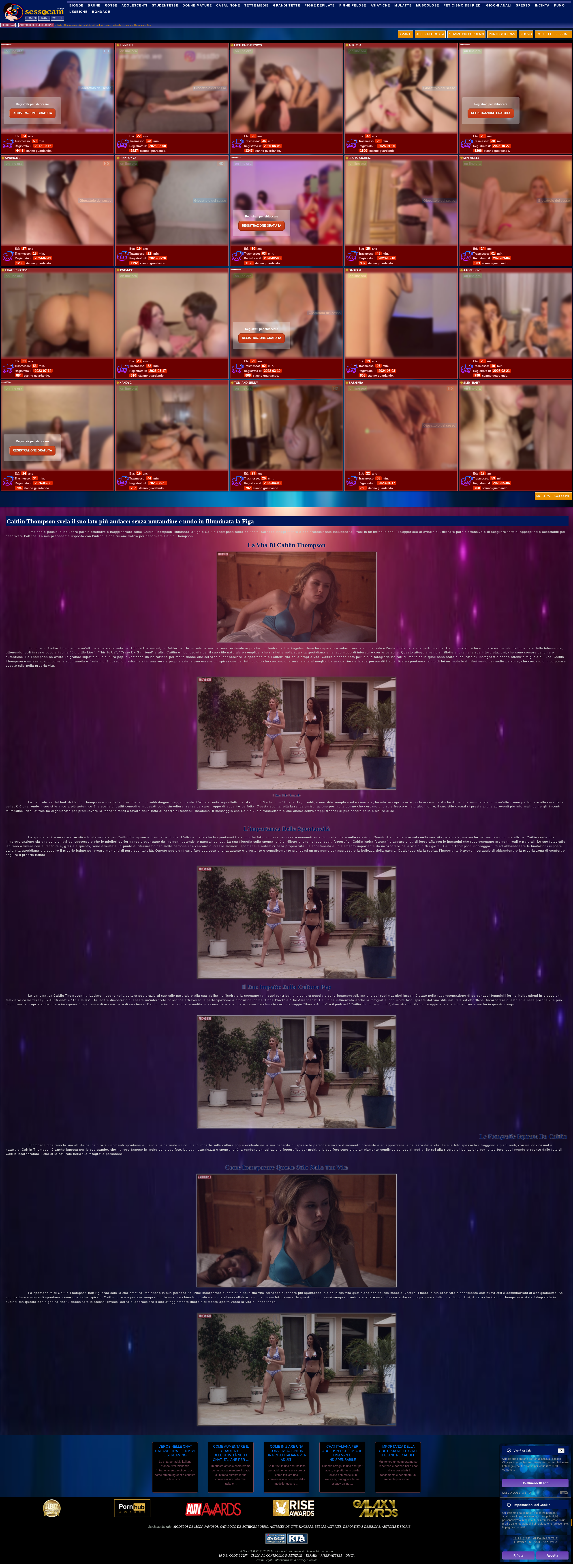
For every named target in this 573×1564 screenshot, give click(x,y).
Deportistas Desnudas (361, 1526)
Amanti (405, 34)
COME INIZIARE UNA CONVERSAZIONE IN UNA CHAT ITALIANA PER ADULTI (286, 1453)
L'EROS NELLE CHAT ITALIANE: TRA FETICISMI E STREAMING (175, 1451)
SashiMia (356, 382)
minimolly (471, 158)
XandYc (126, 382)
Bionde (76, 5)
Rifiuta (518, 1555)
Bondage (101, 11)
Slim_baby (471, 382)
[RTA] (564, 1493)
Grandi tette (286, 5)
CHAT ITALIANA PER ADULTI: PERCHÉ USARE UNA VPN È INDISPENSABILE (342, 1453)
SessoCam (8, 25)
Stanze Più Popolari (466, 34)
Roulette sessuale (554, 34)
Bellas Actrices (328, 1526)
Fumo (559, 5)
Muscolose (427, 5)
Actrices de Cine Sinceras (291, 1526)
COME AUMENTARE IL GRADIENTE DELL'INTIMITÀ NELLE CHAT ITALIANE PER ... (231, 1453)
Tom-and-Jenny (246, 382)
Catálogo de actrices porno (244, 1526)
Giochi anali (498, 5)
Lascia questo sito (516, 1492)
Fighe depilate (320, 5)
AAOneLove (472, 270)
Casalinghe (228, 5)
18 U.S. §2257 (521, 1538)
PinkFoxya (128, 158)
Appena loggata (430, 34)
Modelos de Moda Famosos (195, 1526)
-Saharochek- (360, 158)
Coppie (57, 18)
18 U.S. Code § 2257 (233, 1555)
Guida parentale (545, 1538)
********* (6, 45)
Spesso (523, 5)
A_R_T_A (355, 45)
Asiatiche (380, 5)
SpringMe (13, 158)
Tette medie (256, 5)
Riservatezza (331, 1555)
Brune (94, 5)
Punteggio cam (502, 34)
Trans (44, 18)
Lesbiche (78, 11)
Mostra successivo (553, 496)
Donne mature (197, 5)
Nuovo (526, 34)
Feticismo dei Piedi (463, 5)
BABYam (355, 270)
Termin (311, 1555)
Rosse (111, 5)
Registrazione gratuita (32, 113)
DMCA (350, 1555)
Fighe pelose (352, 5)
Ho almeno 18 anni (535, 1483)
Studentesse (165, 5)
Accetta (552, 1555)
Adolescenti (134, 5)
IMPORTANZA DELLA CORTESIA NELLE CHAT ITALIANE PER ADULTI (398, 1451)
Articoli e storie (396, 1526)
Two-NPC (126, 270)
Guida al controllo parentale (276, 1555)
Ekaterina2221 (16, 270)
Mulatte (403, 5)
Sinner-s (126, 45)
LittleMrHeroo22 (248, 45)
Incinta (542, 5)
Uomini (31, 18)
